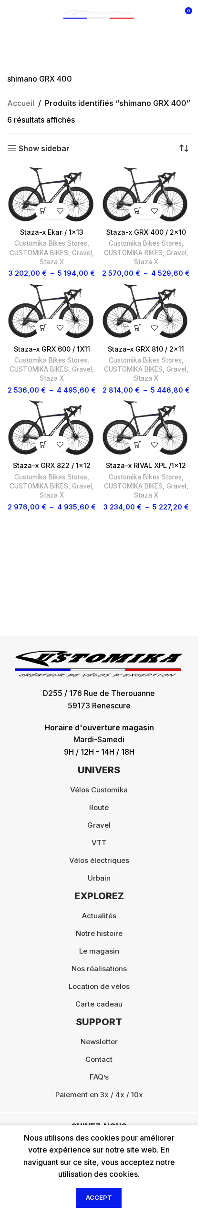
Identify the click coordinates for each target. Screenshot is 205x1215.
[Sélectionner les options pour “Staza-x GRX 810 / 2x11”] (137, 327)
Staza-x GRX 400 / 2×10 (146, 232)
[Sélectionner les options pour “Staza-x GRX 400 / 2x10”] (137, 211)
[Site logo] (99, 13)
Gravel (82, 253)
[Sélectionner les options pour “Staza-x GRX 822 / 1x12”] (43, 444)
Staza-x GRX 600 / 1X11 (52, 349)
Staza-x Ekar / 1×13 (51, 232)
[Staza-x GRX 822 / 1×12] (52, 427)
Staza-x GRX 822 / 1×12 (52, 465)
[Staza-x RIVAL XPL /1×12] (146, 427)
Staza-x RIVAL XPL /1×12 (146, 465)
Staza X (52, 262)
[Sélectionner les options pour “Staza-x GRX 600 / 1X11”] (43, 327)
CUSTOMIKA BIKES (39, 253)
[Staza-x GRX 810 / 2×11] (146, 311)
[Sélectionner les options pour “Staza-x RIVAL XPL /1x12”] (137, 444)
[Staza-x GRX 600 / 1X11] (52, 311)
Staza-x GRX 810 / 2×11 (146, 349)
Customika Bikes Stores (50, 243)
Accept (99, 1197)
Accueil (20, 103)
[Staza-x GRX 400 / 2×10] (146, 194)
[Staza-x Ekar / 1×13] (52, 194)
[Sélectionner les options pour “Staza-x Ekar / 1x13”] (43, 211)
